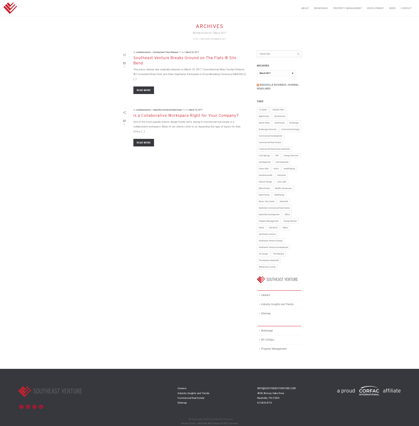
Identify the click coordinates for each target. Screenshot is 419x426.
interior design (265, 182)
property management (269, 221)
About (305, 8)
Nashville (284, 201)
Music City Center (267, 201)
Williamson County (267, 267)
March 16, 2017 (196, 110)
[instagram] (34, 407)
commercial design (290, 129)
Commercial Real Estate (191, 398)
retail (261, 228)
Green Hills (264, 169)
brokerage (294, 123)
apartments (264, 116)
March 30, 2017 (192, 52)
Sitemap (266, 313)
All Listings (267, 339)
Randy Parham (290, 221)
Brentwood (279, 123)
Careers (265, 295)
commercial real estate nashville (274, 149)
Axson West (264, 123)
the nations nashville (269, 260)
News (392, 8)
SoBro (285, 228)
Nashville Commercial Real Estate (167, 110)
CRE (277, 155)
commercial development (270, 136)
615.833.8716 (264, 402)
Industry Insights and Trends (277, 304)
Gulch (276, 169)
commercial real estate (270, 142)
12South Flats (278, 110)
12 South (263, 110)
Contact (406, 8)
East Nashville (282, 162)
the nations (278, 254)
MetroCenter (264, 188)
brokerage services (267, 129)
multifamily (279, 195)
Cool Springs (264, 155)
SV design (263, 254)
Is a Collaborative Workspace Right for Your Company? (186, 115)
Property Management (347, 8)
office (287, 214)
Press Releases (171, 52)
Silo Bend (273, 228)
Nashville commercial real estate (274, 208)
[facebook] (21, 407)
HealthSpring (289, 169)
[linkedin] (28, 407)
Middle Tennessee (283, 188)
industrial (281, 175)
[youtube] (41, 407)
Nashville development (269, 214)
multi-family (264, 195)
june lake (281, 182)
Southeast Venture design (271, 241)
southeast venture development (273, 247)
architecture (280, 116)
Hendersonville (265, 175)
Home (196, 39)
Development (375, 8)
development (265, 162)
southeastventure (143, 52)
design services (291, 155)
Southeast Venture (267, 234)
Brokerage (321, 8)
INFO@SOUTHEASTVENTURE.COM (276, 388)
